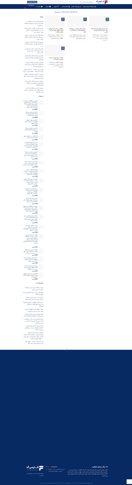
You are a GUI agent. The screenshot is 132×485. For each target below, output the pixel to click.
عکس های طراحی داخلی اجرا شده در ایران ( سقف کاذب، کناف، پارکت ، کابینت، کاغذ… (33, 50)
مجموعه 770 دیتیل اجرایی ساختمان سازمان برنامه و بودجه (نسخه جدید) (34, 298)
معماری (47, 6)
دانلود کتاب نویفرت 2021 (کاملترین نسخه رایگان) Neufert (33, 293)
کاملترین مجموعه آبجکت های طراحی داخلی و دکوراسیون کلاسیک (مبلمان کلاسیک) (34, 57)
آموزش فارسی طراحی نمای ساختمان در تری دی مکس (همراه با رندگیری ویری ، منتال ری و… (33, 30)
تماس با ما (38, 6)
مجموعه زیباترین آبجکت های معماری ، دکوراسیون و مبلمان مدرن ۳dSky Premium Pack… (33, 83)
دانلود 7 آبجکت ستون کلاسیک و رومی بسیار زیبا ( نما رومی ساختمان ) (34, 310)
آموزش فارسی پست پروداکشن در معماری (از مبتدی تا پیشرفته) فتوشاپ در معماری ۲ (33, 23)
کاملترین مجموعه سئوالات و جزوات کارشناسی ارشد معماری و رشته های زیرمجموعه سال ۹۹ (34, 64)
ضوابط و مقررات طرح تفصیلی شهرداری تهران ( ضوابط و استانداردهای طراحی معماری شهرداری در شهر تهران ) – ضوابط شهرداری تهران (33, 335)
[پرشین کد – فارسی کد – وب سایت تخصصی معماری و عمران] (102, 2)
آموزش (55, 6)
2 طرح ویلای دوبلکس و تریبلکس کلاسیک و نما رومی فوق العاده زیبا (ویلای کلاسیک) (33, 304)
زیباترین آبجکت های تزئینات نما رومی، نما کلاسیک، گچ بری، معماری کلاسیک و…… (33, 44)
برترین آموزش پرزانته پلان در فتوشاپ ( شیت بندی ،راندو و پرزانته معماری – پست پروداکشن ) (33, 321)
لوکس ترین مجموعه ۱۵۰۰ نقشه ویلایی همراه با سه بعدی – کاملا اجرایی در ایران (33, 70)
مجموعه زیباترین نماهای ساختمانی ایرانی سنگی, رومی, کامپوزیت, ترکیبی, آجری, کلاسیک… (33, 89)
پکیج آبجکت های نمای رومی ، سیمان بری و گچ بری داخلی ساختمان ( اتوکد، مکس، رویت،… (34, 37)
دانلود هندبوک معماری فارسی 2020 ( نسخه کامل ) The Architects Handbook (33, 315)
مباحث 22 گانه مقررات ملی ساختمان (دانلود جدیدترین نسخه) (34, 288)
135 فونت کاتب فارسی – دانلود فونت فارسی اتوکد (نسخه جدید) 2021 (34, 342)
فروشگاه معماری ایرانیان (88, 6)
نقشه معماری (65, 6)
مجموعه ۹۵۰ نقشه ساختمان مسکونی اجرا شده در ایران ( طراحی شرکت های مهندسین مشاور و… (33, 76)
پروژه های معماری (75, 6)
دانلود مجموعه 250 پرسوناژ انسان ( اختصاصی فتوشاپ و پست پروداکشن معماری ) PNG (34, 327)
